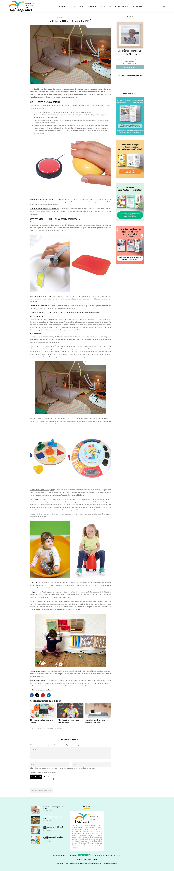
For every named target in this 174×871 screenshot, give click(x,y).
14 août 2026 (47, 841)
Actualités (105, 6)
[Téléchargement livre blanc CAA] (130, 159)
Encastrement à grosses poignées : (42, 490)
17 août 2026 (47, 831)
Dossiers (78, 6)
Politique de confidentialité (78, 863)
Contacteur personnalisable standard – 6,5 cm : (46, 199)
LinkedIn (132, 82)
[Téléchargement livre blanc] (130, 116)
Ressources (121, 6)
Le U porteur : (34, 592)
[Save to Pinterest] (43, 695)
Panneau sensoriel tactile (38, 671)
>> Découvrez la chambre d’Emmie (41, 690)
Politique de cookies (95, 863)
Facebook (118, 82)
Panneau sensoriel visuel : (38, 680)
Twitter (141, 82)
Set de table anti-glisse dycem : (40, 306)
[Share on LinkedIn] (49, 695)
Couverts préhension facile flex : (41, 296)
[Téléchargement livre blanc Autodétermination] (130, 202)
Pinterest (127, 82)
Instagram (122, 82)
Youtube (137, 82)
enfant (33, 729)
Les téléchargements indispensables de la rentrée (53, 837)
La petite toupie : (35, 582)
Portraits (64, 6)
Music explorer (34, 499)
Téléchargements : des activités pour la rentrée (53, 827)
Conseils (91, 6)
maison (59, 729)
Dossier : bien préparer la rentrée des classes (52, 817)
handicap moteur (46, 729)
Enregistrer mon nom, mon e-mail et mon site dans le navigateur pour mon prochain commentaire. (63, 768)
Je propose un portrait (130, 67)
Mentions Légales (63, 863)
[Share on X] (37, 695)
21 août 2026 (47, 811)
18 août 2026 (47, 821)
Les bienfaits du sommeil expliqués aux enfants (53, 807)
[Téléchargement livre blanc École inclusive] (130, 244)
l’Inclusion (137, 6)
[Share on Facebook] (32, 695)
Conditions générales (110, 863)
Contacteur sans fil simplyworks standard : (44, 209)
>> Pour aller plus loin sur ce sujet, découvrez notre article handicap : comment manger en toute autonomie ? (65, 312)
